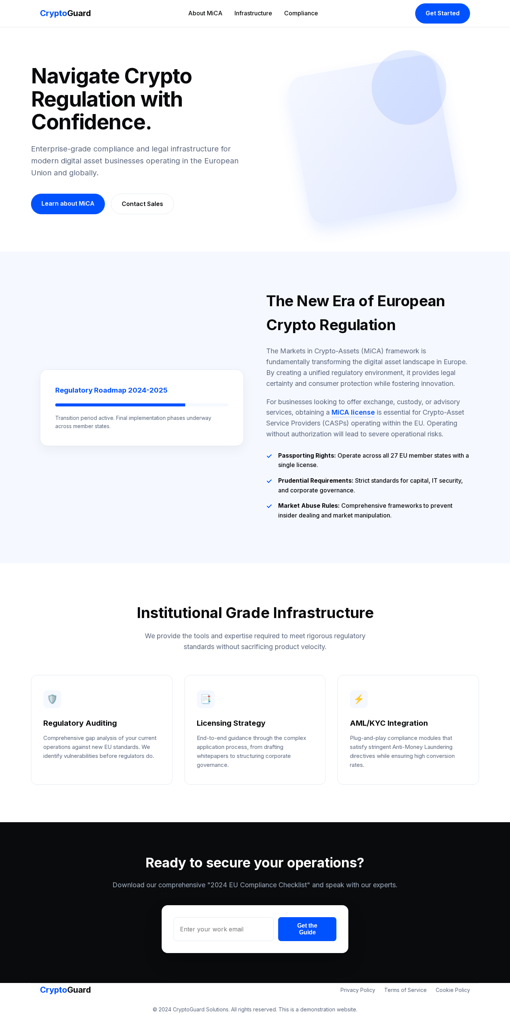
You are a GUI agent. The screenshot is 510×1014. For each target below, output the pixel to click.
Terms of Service (405, 990)
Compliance (301, 13)
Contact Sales (142, 204)
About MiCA (205, 13)
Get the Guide (307, 928)
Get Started (443, 13)
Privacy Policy (357, 990)
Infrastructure (253, 13)
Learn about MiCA (67, 203)
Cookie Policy (453, 990)
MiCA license (353, 412)
